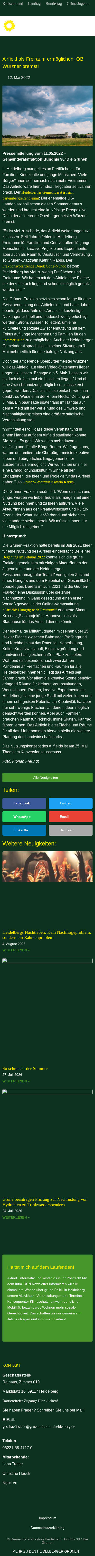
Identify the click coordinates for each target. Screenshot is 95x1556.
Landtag (34, 3)
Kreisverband (12, 3)
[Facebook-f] (47, 11)
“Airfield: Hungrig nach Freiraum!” (29, 610)
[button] (88, 26)
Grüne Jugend (77, 3)
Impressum (47, 1518)
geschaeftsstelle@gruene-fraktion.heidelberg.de (38, 1426)
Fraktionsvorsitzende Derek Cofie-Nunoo (34, 266)
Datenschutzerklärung (48, 1528)
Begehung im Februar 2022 (23, 557)
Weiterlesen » (16, 950)
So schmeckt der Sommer (25, 1068)
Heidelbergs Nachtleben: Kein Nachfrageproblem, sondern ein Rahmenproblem (46, 935)
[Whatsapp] (57, 11)
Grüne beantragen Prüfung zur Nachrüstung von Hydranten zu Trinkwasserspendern (44, 1202)
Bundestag (54, 3)
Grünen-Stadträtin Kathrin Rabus (48, 482)
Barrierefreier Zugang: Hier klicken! (30, 1401)
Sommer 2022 (13, 340)
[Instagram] (37, 11)
